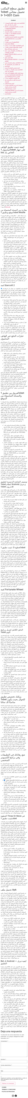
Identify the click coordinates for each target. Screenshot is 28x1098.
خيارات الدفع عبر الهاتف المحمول (13, 31)
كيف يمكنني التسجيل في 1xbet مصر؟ (14, 62)
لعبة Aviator (8, 93)
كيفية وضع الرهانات (9, 83)
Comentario (4, 1041)
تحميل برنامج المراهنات (10, 88)
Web (2, 1070)
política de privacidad (8, 1091)
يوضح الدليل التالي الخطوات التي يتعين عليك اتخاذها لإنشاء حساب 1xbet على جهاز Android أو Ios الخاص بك (14, 74)
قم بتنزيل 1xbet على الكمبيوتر (12, 78)
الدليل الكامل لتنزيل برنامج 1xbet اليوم (14, 45)
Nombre (3, 1059)
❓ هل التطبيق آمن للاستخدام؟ (12, 64)
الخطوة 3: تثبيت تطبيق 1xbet (12, 42)
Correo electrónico (6, 1065)
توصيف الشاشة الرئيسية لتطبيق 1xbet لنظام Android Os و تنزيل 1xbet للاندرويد (14, 38)
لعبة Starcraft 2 (9, 30)
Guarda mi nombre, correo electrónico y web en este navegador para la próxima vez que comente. (14, 1079)
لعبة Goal (7, 66)
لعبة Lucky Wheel (9, 43)
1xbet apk (5, 207)
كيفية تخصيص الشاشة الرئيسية (12, 68)
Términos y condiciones (9, 1089)
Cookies (4, 1087)
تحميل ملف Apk (9, 57)
